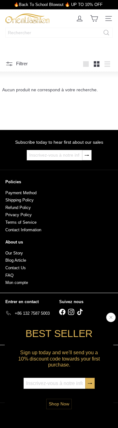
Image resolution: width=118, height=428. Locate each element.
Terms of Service (21, 222)
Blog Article (15, 260)
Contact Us (15, 267)
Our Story (14, 253)
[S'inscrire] (90, 383)
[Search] (106, 33)
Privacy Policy (18, 214)
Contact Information (23, 229)
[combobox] (59, 33)
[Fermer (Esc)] (111, 317)
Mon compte (16, 282)
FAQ (9, 275)
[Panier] (94, 18)
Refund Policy (18, 207)
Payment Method (21, 192)
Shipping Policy (19, 200)
